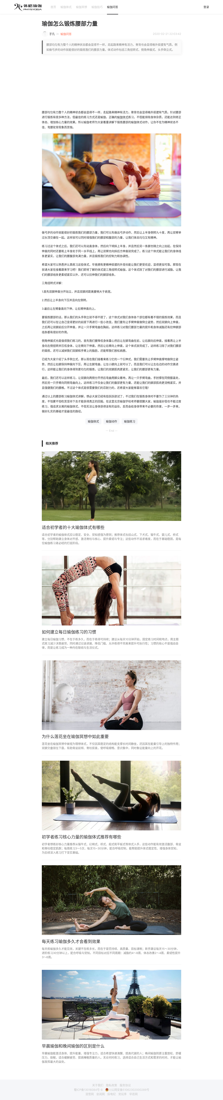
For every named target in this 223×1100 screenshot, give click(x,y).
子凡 (52, 34)
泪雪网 (89, 1094)
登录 (206, 7)
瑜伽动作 (111, 421)
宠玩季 (122, 1094)
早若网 (133, 1094)
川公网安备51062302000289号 (129, 1089)
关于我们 (97, 1085)
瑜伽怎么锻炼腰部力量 (70, 23)
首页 (53, 7)
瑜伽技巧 (97, 7)
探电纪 (111, 1094)
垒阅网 (100, 1094)
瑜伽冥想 (81, 7)
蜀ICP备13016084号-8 (88, 1089)
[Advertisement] (111, 82)
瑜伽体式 (66, 7)
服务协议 (125, 1085)
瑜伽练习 (129, 421)
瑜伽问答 (112, 7)
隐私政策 (111, 1085)
